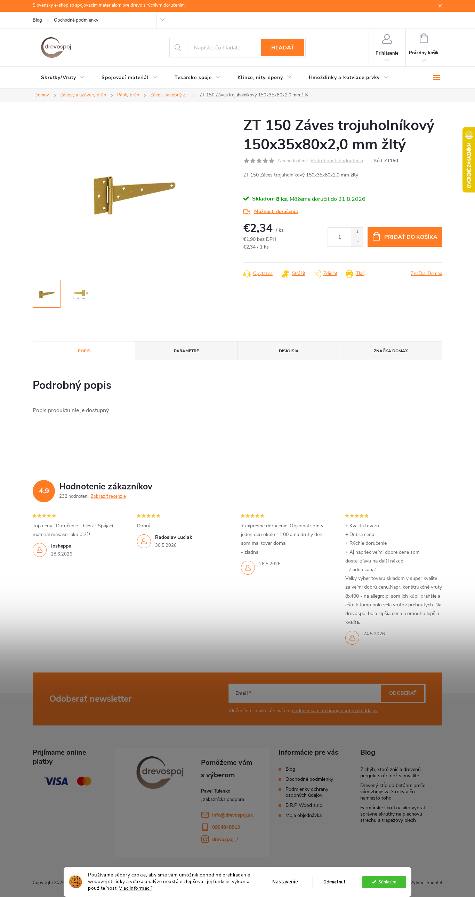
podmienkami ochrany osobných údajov (335, 710)
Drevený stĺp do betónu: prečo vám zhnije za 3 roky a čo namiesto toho (393, 791)
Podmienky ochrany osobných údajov (306, 792)
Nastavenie (285, 882)
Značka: (426, 273)
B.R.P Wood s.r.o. (304, 805)
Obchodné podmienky (76, 20)
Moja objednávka (303, 815)
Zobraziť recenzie (108, 496)
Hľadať (282, 48)
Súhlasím (387, 882)
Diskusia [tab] (289, 351)
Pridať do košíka (410, 237)
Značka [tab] (391, 351)
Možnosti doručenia (276, 211)
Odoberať (403, 693)
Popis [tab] (84, 351)
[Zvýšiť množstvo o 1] (357, 232)
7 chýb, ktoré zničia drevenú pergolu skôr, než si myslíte (390, 772)
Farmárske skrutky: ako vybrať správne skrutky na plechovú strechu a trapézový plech (392, 814)
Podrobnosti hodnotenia (337, 161)
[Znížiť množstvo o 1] (357, 241)
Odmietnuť (334, 882)
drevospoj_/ (225, 839)
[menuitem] (63, 77)
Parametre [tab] (186, 351)
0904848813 (226, 827)
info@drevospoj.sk (232, 815)
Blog (37, 20)
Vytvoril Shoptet (426, 883)
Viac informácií (135, 888)
